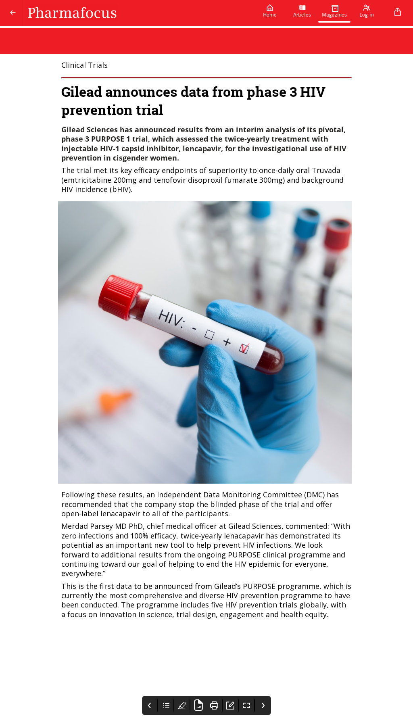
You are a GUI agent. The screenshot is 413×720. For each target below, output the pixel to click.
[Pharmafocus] (138, 13)
